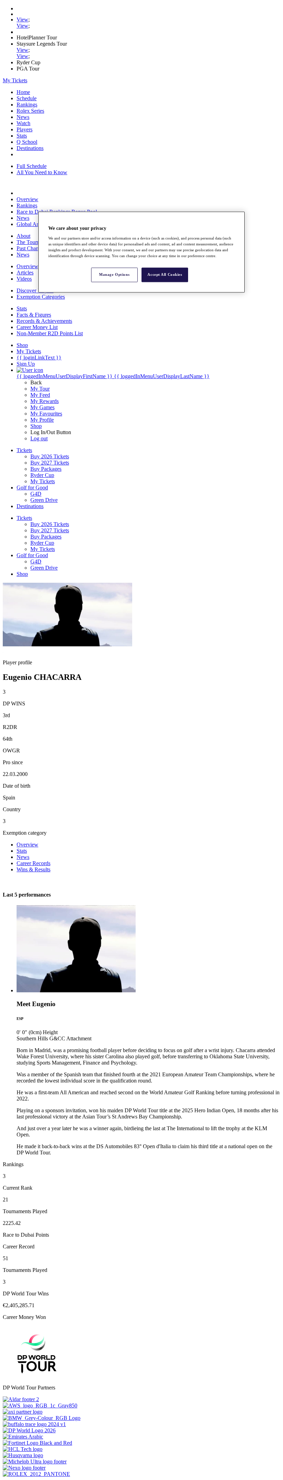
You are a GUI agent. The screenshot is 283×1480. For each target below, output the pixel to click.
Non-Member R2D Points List (50, 333)
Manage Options (114, 274)
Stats (22, 136)
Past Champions (34, 248)
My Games (42, 407)
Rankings (27, 104)
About (23, 236)
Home (23, 92)
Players (24, 129)
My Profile (42, 420)
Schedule (27, 98)
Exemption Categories (41, 297)
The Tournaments (36, 242)
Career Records (33, 863)
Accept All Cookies (164, 274)
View (22, 19)
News (23, 117)
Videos (24, 279)
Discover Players (35, 290)
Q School (27, 142)
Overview (27, 199)
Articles (25, 272)
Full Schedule (32, 166)
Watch (23, 123)
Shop (36, 426)
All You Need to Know (42, 172)
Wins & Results (33, 869)
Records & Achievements (44, 321)
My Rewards (44, 401)
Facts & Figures (34, 315)
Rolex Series (30, 111)
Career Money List (37, 327)
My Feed (40, 395)
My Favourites (46, 413)
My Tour (40, 389)
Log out (39, 438)
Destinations (30, 148)
